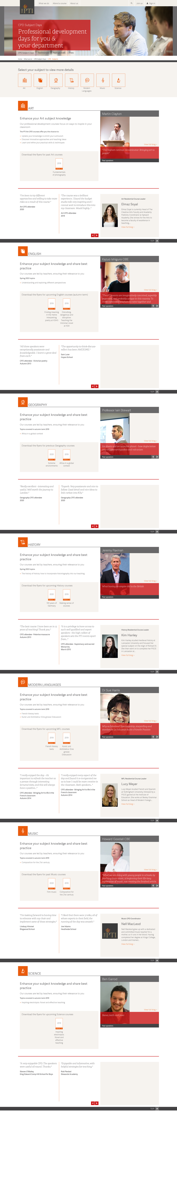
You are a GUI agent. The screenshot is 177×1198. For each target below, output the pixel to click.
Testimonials (43, 52)
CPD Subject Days (26, 52)
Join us (139, 3)
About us (74, 3)
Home (20, 59)
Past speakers (59, 52)
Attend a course (59, 3)
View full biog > (150, 144)
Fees (71, 52)
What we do (44, 3)
